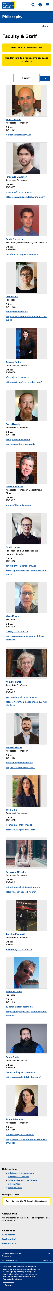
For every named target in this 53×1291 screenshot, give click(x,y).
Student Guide (14, 1184)
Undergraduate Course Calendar (23, 1180)
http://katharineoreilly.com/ (21, 892)
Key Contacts (8, 1235)
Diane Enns (12, 296)
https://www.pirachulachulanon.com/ (26, 197)
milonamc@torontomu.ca (19, 763)
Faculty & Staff (9, 1239)
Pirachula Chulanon (16, 177)
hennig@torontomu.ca (18, 439)
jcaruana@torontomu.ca (18, 135)
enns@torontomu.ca (17, 312)
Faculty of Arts (15, 1188)
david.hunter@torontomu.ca (21, 566)
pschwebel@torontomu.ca (20, 1135)
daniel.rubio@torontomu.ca (20, 1072)
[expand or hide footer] (49, 1253)
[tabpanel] (26, 618)
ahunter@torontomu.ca (18, 505)
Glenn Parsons (14, 992)
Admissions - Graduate (18, 1177)
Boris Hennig (13, 424)
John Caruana (13, 120)
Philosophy (12, 17)
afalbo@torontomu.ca (17, 377)
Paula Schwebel (14, 1119)
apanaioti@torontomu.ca (19, 949)
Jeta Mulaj (11, 810)
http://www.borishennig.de (20, 444)
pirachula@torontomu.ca (19, 192)
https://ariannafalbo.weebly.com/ (24, 382)
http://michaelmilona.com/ (20, 767)
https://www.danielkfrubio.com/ (23, 1077)
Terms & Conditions (12, 1279)
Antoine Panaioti (15, 934)
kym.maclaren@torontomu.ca (21, 697)
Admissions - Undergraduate (21, 1173)
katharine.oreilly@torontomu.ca (23, 887)
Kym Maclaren (13, 682)
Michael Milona (14, 747)
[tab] (26, 78)
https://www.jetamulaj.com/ (21, 830)
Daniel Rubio (12, 1057)
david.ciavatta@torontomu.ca (22, 254)
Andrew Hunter (14, 487)
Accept (9, 1285)
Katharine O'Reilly (16, 872)
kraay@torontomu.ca (17, 631)
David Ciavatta (14, 239)
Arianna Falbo (13, 362)
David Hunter (13, 547)
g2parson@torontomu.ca (19, 1007)
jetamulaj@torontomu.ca (19, 825)
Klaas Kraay (12, 616)
